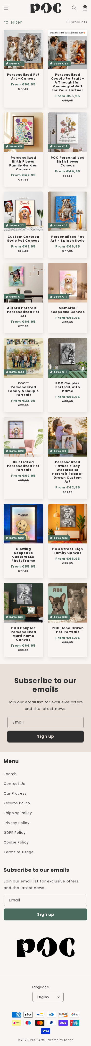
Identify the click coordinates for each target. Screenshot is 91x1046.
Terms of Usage (19, 852)
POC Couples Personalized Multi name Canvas (23, 634)
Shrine (69, 1040)
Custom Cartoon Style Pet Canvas (23, 239)
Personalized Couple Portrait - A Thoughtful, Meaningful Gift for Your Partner (67, 82)
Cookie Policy (16, 842)
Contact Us (14, 783)
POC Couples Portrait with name (67, 387)
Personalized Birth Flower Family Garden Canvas (23, 163)
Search (10, 773)
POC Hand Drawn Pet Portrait (68, 630)
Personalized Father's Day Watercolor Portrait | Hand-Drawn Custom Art (67, 472)
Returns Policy (17, 803)
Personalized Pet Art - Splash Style (67, 239)
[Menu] (6, 7)
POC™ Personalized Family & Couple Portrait (23, 389)
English (43, 997)
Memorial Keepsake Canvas (67, 310)
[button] (74, 7)
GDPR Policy (15, 832)
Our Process (15, 793)
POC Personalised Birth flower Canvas (68, 161)
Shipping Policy (18, 812)
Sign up (45, 736)
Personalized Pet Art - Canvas (23, 77)
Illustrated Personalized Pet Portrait (23, 466)
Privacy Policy (17, 822)
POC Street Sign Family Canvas (67, 551)
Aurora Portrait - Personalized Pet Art (23, 312)
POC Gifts (37, 1040)
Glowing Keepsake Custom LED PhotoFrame (23, 555)
